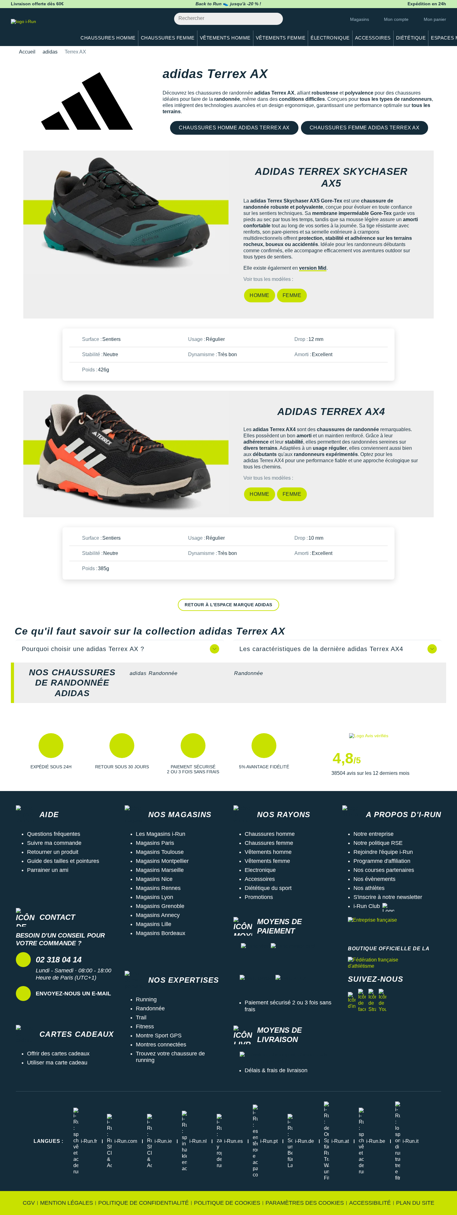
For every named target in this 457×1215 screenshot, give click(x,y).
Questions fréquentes (53, 834)
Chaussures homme (270, 834)
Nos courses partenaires (383, 870)
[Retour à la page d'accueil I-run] (40, 29)
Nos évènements (374, 879)
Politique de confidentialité (143, 1203)
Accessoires (260, 879)
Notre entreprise (373, 834)
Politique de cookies (227, 1203)
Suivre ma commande (54, 843)
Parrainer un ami (47, 870)
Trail (141, 1017)
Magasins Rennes (158, 888)
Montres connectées (161, 1044)
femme (292, 295)
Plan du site (415, 1203)
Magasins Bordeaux (160, 933)
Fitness (145, 1026)
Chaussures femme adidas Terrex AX (365, 127)
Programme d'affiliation (381, 861)
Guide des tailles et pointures (63, 861)
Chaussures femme (269, 843)
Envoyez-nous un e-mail (73, 993)
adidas (50, 51)
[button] (51, 755)
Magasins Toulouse (160, 852)
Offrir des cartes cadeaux (58, 1053)
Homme (260, 295)
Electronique (260, 870)
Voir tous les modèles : (268, 279)
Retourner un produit (52, 852)
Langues (48, 1141)
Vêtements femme (267, 861)
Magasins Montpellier (162, 861)
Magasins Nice (154, 879)
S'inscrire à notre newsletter (387, 897)
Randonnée (248, 673)
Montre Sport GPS (159, 1035)
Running (146, 999)
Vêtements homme (268, 852)
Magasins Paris (155, 843)
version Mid (312, 268)
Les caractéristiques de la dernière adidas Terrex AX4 (321, 648)
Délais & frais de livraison (276, 1070)
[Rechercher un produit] (275, 19)
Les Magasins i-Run (160, 834)
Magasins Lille (153, 924)
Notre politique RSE (378, 843)
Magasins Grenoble (160, 906)
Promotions (259, 897)
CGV (29, 1203)
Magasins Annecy (158, 915)
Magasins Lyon (154, 897)
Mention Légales (66, 1203)
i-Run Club (366, 906)
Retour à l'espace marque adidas (228, 604)
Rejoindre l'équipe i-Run (383, 852)
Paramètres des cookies (304, 1203)
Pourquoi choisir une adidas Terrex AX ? (83, 648)
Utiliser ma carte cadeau (57, 1062)
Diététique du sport (268, 888)
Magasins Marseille (160, 870)
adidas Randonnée (154, 673)
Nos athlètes (369, 888)
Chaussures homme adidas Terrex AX (234, 127)
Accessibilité (370, 1203)
